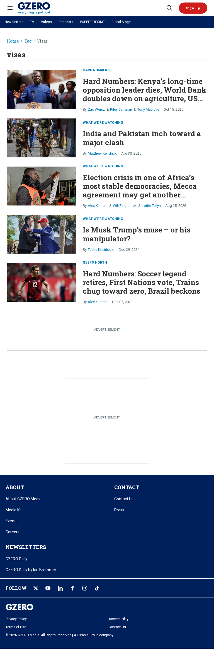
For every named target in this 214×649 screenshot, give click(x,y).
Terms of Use (16, 627)
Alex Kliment (98, 206)
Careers (13, 532)
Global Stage (121, 22)
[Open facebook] (72, 588)
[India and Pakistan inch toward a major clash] (41, 137)
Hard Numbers (96, 70)
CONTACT (126, 487)
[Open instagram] (85, 588)
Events (12, 521)
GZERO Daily (16, 559)
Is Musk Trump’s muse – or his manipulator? (137, 234)
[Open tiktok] (97, 588)
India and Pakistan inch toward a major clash (142, 138)
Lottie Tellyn (151, 206)
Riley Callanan (121, 109)
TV (32, 22)
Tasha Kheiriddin (101, 249)
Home (13, 41)
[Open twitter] (36, 588)
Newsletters (14, 22)
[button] (193, 8)
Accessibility (118, 619)
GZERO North (95, 262)
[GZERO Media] (92, 8)
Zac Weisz (96, 109)
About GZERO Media (24, 499)
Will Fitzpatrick (125, 206)
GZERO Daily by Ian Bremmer (31, 570)
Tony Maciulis (148, 109)
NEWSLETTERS (26, 547)
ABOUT (15, 487)
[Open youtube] (48, 588)
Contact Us (123, 499)
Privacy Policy (16, 619)
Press (119, 510)
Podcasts (66, 22)
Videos (46, 22)
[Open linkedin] (60, 588)
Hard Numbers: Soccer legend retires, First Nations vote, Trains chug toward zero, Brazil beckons (141, 282)
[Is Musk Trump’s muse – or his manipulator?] (41, 233)
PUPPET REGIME (92, 22)
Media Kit (14, 510)
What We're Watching (103, 123)
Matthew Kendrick (102, 153)
